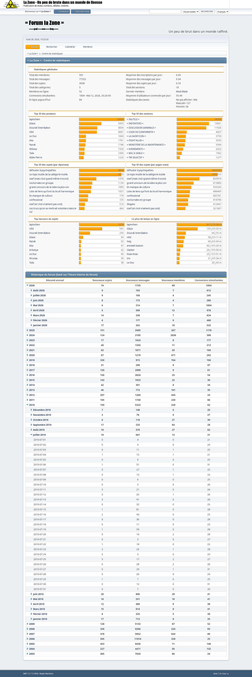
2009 (32, 624)
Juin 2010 (38, 594)
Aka (31, 140)
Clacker (131, 249)
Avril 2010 (38, 604)
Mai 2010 (38, 599)
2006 (32, 638)
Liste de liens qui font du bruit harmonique (51, 191)
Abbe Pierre (35, 157)
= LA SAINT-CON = (136, 136)
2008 (32, 628)
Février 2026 (40, 320)
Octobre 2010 (40, 419)
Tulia (31, 153)
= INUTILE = (133, 119)
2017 (32, 370)
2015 (32, 380)
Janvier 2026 (40, 325)
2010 (32, 404)
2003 (32, 653)
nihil (31, 132)
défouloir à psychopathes (42, 170)
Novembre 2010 (42, 414)
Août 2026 (39, 290)
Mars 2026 (39, 315)
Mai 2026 (38, 305)
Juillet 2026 (39, 295)
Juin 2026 (38, 300)
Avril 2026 (38, 310)
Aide (215, 673)
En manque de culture (40, 195)
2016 (32, 375)
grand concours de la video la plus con (49, 187)
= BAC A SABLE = (135, 153)
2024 (32, 335)
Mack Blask (182, 91)
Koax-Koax (132, 254)
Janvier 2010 (40, 619)
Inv (128, 258)
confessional (35, 199)
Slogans (131, 204)
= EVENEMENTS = (136, 149)
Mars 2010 (39, 609)
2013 (32, 390)
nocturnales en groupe (41, 183)
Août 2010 (39, 429)
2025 (32, 330)
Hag (129, 241)
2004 (32, 648)
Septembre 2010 (42, 424)
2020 (32, 355)
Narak (32, 144)
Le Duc (33, 136)
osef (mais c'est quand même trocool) (48, 178)
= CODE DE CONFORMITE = (141, 132)
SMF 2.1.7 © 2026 (30, 674)
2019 (32, 360)
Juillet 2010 (39, 434)
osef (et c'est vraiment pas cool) (45, 204)
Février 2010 (40, 614)
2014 (32, 385)
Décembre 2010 (42, 409)
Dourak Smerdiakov (39, 127)
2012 (32, 395)
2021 (32, 350)
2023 (32, 340)
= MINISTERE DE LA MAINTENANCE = (146, 144)
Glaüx (32, 123)
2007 (32, 633)
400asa (33, 149)
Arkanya (33, 249)
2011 (32, 399)
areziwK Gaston (135, 245)
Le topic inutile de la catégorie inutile (48, 174)
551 (81, 75)
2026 (32, 285)
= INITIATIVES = (135, 123)
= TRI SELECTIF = (135, 157)
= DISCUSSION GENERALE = (141, 127)
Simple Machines (46, 674)
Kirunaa (33, 258)
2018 (32, 365)
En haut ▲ (224, 673)
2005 (32, 643)
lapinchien (34, 119)
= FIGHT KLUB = (135, 140)
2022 (32, 345)
